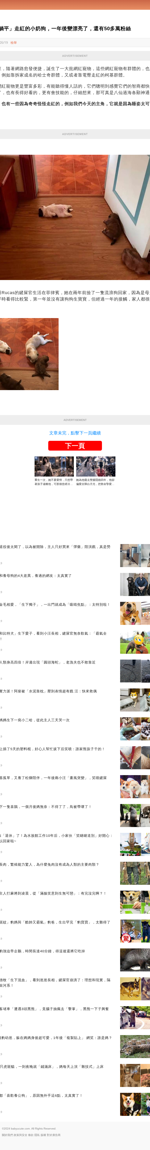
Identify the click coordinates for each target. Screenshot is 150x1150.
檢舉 (14, 42)
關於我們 (7, 1135)
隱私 (37, 1135)
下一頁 (75, 445)
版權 (43, 1135)
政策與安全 (20, 1135)
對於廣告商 (54, 1135)
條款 (31, 1135)
